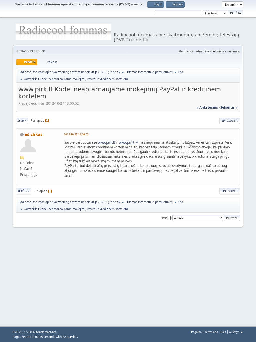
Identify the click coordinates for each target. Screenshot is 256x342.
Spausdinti (230, 120)
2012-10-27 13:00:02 (76, 134)
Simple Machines (46, 331)
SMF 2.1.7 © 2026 (24, 331)
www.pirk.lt (106, 142)
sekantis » (229, 107)
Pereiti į (165, 218)
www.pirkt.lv (128, 142)
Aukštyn (24, 191)
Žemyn (22, 120)
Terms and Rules (215, 332)
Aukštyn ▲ (236, 332)
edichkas (33, 134)
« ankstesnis (207, 107)
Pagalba (196, 332)
